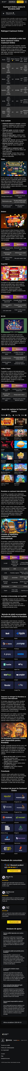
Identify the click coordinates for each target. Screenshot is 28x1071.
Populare (3, 415)
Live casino (9, 415)
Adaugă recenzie (14, 870)
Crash (16, 415)
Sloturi (22, 415)
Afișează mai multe (14, 922)
